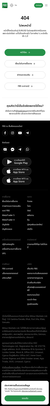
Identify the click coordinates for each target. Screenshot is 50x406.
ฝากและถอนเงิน (23, 74)
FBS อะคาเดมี (23, 86)
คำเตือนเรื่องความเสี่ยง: (11, 367)
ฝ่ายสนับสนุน (21, 111)
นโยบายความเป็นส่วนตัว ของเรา (32, 391)
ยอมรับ (25, 398)
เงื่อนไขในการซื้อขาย (23, 63)
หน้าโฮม (23, 52)
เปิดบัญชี (38, 5)
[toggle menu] (46, 5)
